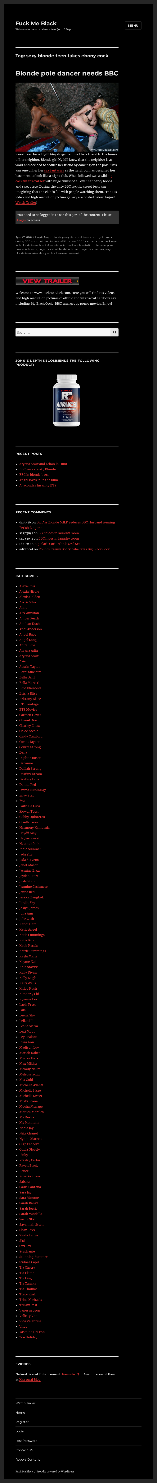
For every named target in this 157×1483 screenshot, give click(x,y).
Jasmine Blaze (30, 870)
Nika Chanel (28, 1133)
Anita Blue (27, 645)
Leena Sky (27, 1015)
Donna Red (27, 785)
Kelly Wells (27, 983)
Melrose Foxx (29, 1074)
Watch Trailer (26, 202)
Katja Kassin (28, 945)
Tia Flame (26, 1273)
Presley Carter (29, 1160)
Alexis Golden (29, 597)
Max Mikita (28, 1063)
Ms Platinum (29, 1123)
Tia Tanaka (27, 1283)
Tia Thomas (28, 1289)
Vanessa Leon (29, 1310)
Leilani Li (26, 1021)
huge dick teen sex (92, 249)
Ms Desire (26, 1117)
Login (21, 220)
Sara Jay (25, 1192)
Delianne (26, 763)
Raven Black (28, 1165)
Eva (22, 801)
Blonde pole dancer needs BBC (67, 73)
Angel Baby (27, 634)
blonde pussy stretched (67, 237)
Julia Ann (26, 913)
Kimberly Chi (29, 994)
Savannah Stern (31, 1224)
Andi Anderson (30, 629)
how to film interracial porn (96, 245)
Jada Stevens (29, 860)
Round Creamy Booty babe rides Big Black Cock (74, 549)
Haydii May (42, 237)
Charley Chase (30, 726)
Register (22, 1422)
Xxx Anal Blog (30, 1379)
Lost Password (27, 1441)
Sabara (24, 1182)
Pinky (23, 1155)
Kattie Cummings (32, 951)
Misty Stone (28, 1101)
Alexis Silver (28, 602)
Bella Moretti (29, 683)
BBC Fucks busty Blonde (37, 469)
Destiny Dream (30, 774)
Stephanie (27, 1251)
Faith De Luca (29, 806)
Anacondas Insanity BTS (37, 485)
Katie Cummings (32, 935)
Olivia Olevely (29, 1149)
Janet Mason (28, 865)
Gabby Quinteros (32, 817)
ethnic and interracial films (53, 241)
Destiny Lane (29, 779)
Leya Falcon (28, 1037)
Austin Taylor (29, 666)
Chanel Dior (28, 720)
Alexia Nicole (29, 591)
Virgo (23, 1326)
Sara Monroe (29, 1198)
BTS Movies (28, 709)
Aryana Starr (28, 656)
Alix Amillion (29, 613)
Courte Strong (30, 747)
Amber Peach (29, 618)
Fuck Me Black (36, 23)
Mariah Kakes (29, 1053)
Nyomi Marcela (30, 1139)
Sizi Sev (25, 1246)
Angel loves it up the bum (38, 480)
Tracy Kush (27, 1294)
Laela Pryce (27, 1004)
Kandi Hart (27, 924)
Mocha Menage (31, 1106)
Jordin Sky (27, 903)
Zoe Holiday (28, 1337)
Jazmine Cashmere (33, 886)
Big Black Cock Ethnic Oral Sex (57, 544)
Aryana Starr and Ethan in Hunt (43, 464)
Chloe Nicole (28, 731)
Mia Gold (26, 1080)
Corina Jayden (29, 742)
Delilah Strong (30, 768)
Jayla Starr (27, 881)
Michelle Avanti (31, 1085)
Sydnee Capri (29, 1262)
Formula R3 (70, 1374)
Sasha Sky (27, 1219)
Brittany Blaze (30, 699)
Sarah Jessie (28, 1208)
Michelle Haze (30, 1090)
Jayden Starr (28, 876)
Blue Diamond (30, 688)
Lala (22, 1010)
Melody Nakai (29, 1069)
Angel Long (28, 640)
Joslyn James (29, 908)
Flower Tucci (28, 811)
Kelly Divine (28, 972)
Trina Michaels (30, 1300)
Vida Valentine (30, 1321)
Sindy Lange (28, 1235)
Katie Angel (28, 929)
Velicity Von (28, 1316)
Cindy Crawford (31, 736)
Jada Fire (26, 854)
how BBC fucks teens (84, 241)
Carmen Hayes (30, 715)
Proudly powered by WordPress (55, 1471)
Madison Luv (29, 1047)
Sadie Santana (30, 1187)
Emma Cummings (32, 790)
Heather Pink (29, 844)
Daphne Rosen (30, 758)
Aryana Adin (28, 650)
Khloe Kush (28, 988)
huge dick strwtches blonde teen (58, 249)
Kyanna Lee (28, 999)
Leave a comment (67, 253)
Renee (24, 1171)
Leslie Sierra (28, 1026)
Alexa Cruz (27, 586)
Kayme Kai (27, 962)
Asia (22, 661)
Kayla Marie (28, 956)
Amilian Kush (29, 624)
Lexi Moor (27, 1031)
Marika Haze (28, 1058)
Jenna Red (27, 892)
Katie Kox (26, 940)
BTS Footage (29, 704)
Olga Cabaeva (29, 1144)
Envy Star (26, 795)
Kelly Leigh (27, 978)
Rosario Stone (30, 1176)
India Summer (30, 849)
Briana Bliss (28, 693)
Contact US (24, 1450)
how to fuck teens (26, 249)
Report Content (28, 1459)
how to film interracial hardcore (58, 245)
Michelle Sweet (30, 1096)
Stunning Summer (33, 1257)
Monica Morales (31, 1112)
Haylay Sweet (29, 838)
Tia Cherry (27, 1267)
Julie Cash (26, 919)
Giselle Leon (28, 822)
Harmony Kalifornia (34, 827)
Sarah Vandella (30, 1214)
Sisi (22, 1241)
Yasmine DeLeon (32, 1332)
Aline (23, 607)
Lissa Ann (26, 1042)
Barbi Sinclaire (30, 672)
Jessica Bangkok (31, 897)
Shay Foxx (27, 1230)
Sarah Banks (28, 1203)
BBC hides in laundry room (58, 533)
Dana (23, 752)
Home (20, 1412)
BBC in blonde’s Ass (34, 475)
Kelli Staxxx (28, 967)
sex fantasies (54, 170)
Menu (133, 25)
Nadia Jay (26, 1128)
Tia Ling (25, 1278)
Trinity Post (28, 1305)
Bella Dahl (27, 677)
